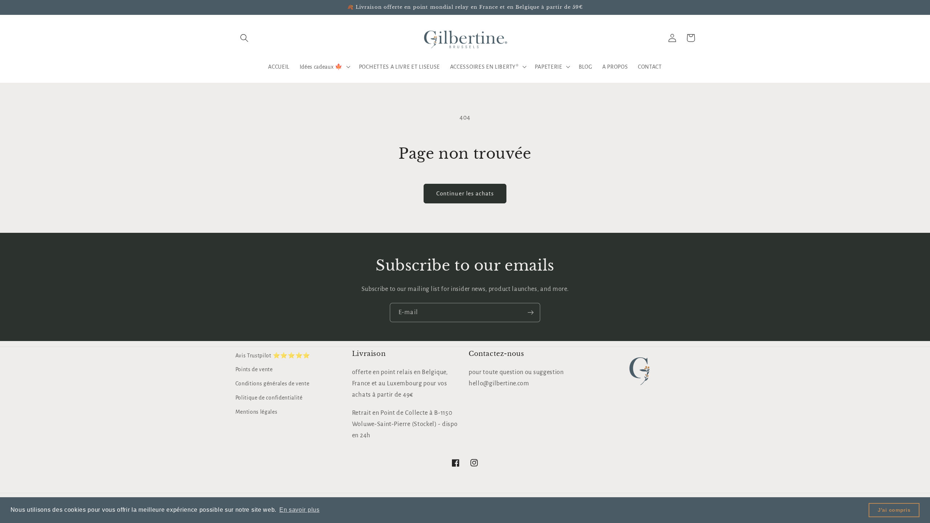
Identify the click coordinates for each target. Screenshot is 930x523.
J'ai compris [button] (894, 510)
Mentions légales (256, 412)
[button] (244, 38)
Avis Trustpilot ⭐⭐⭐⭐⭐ (273, 355)
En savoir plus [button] (299, 510)
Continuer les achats (465, 193)
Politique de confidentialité (269, 398)
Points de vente (254, 369)
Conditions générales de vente (272, 383)
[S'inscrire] (530, 313)
